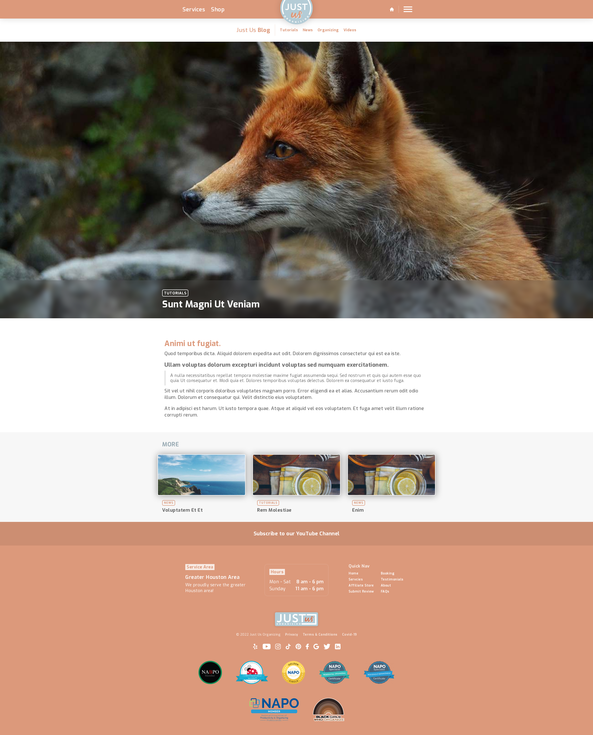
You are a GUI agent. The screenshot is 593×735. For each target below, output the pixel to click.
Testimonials (392, 579)
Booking (387, 573)
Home (353, 573)
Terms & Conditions (320, 634)
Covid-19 (349, 634)
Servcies (356, 579)
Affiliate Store (361, 585)
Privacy (291, 634)
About (386, 585)
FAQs (385, 591)
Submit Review (361, 591)
